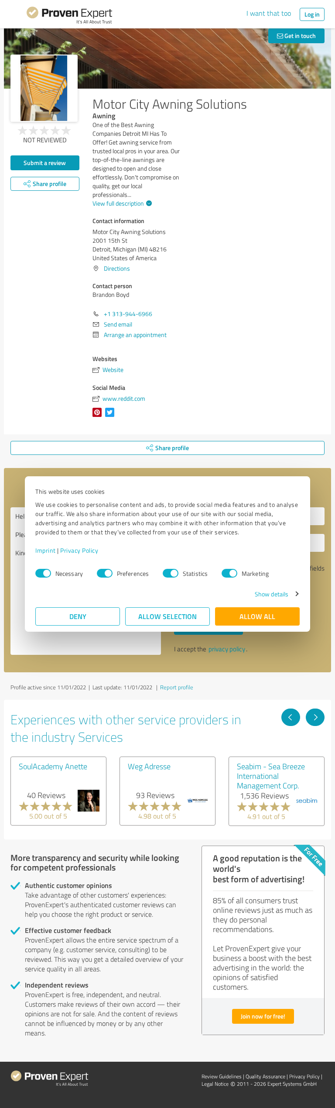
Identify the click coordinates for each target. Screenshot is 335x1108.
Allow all (257, 616)
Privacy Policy (79, 550)
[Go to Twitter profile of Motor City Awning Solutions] (111, 417)
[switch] (105, 573)
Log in (312, 14)
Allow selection (167, 616)
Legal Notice (215, 1083)
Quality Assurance (265, 1076)
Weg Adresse (149, 766)
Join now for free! (263, 1016)
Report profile (176, 687)
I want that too (268, 13)
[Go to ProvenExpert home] (69, 17)
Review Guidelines (222, 1076)
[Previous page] (290, 717)
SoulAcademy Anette (53, 766)
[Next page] (315, 717)
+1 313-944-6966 (128, 314)
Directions (117, 268)
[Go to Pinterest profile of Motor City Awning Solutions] (98, 417)
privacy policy (227, 649)
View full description (118, 203)
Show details (271, 594)
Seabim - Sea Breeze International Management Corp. (271, 776)
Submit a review (45, 162)
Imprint (45, 550)
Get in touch (299, 35)
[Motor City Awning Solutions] (44, 88)
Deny (77, 616)
